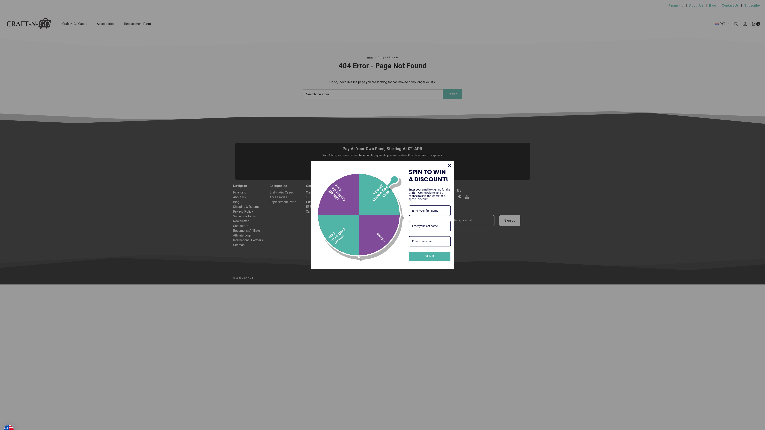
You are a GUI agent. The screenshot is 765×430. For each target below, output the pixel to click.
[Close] (449, 165)
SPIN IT (429, 256)
